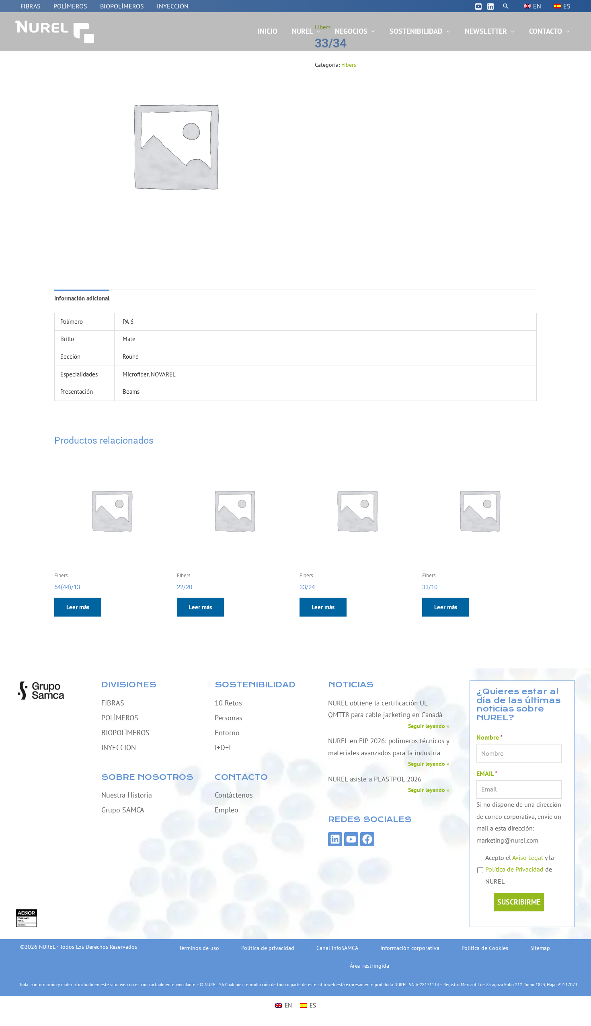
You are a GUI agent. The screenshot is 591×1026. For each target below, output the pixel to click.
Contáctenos (234, 795)
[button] (505, 6)
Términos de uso (199, 948)
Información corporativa (409, 948)
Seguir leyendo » (428, 726)
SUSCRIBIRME (518, 902)
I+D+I (223, 747)
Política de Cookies (485, 948)
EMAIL (486, 773)
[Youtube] (478, 6)
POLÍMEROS (70, 6)
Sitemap (540, 948)
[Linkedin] (490, 6)
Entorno (227, 732)
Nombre (489, 737)
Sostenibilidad (416, 31)
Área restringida (369, 965)
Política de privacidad (267, 948)
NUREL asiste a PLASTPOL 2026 (374, 779)
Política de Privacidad (514, 869)
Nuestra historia (126, 795)
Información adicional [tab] (81, 298)
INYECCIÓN (173, 6)
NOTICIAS (350, 684)
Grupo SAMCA (122, 809)
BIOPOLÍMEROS (122, 6)
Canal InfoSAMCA (337, 948)
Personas (228, 717)
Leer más (77, 607)
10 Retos (228, 702)
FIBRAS (31, 6)
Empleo (226, 809)
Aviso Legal (527, 857)
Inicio (267, 31)
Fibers (348, 64)
